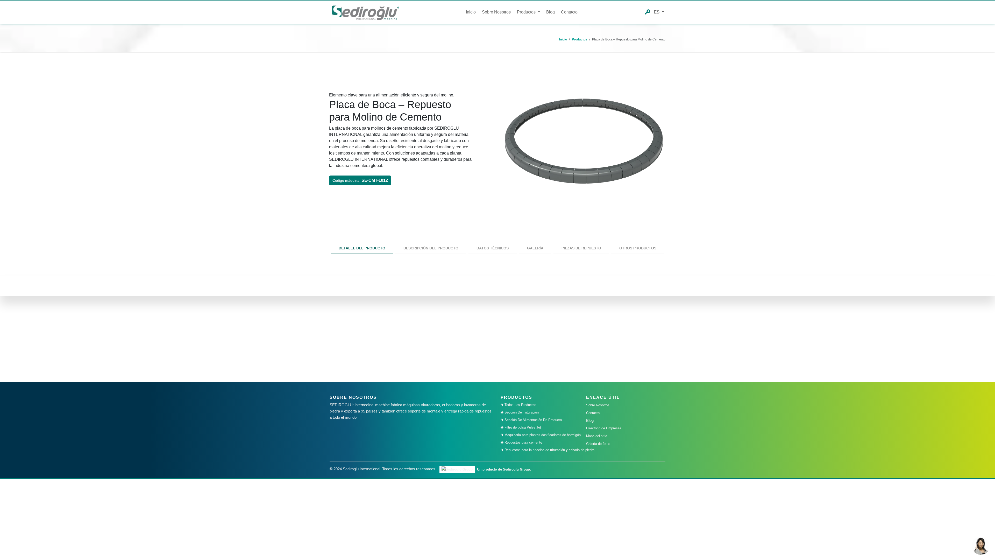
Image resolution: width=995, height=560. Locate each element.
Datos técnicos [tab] (493, 248)
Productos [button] (527, 12)
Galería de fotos (598, 444)
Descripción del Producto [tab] (430, 248)
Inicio (471, 12)
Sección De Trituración (521, 412)
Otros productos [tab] (637, 248)
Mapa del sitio (596, 436)
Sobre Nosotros (496, 12)
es (657, 12)
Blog (550, 12)
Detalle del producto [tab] (362, 248)
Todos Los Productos (519, 405)
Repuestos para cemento (522, 442)
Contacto (569, 12)
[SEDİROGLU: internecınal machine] (365, 12)
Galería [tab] (535, 248)
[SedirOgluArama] (647, 11)
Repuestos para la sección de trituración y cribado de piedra (541, 450)
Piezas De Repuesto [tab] (581, 248)
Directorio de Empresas (603, 428)
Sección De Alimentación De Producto (532, 420)
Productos (579, 39)
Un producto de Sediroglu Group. (503, 469)
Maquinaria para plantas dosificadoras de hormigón (541, 435)
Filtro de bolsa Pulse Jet (522, 427)
